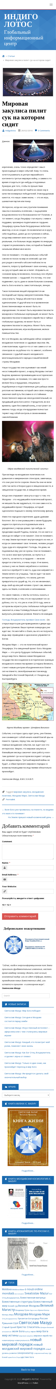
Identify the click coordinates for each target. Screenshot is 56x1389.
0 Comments (43, 130)
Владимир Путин (22, 1310)
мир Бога (42, 1331)
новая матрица (8, 1340)
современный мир (41, 1353)
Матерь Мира (8, 1314)
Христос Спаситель (28, 1327)
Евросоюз (33, 1310)
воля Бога (18, 1331)
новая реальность (22, 1340)
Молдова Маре (19, 795)
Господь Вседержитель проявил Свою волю (23, 619)
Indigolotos (10, 130)
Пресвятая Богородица (28, 1318)
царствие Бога (27, 1357)
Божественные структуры (17, 1301)
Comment (7, 841)
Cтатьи (11, 56)
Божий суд (13, 1306)
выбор (27, 1332)
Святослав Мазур (36, 795)
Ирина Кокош (43, 1310)
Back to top (28, 1369)
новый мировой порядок (22, 1342)
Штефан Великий (47, 1327)
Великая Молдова (29, 1305)
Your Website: (9, 886)
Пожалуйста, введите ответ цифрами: (23, 898)
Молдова (21, 1314)
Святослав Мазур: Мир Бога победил (22, 1010)
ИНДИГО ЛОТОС (21, 20)
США (15, 1323)
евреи (33, 1331)
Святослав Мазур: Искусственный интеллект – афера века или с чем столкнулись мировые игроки (26, 1031)
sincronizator (19, 1294)
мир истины (10, 1335)
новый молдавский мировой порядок (23, 1347)
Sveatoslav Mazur (37, 1293)
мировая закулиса (22, 791)
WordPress (23, 1383)
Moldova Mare (18, 1289)
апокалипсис (7, 1332)
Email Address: (10, 874)
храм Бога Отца (14, 1357)
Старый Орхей (9, 1327)
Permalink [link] (10, 799)
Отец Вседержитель (9, 1319)
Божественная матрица (32, 1297)
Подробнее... (28, 1170)
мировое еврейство (43, 1335)
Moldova (7, 1289)
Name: (6, 862)
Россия (44, 1318)
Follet (35, 1383)
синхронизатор (25, 1353)
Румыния (7, 1323)
